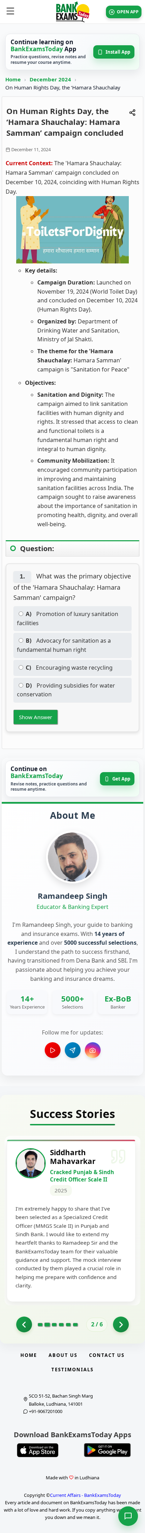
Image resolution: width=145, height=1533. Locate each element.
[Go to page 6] (75, 1324)
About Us (63, 1355)
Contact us (107, 1355)
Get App (121, 779)
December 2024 (51, 79)
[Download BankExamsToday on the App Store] (37, 1450)
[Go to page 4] (61, 1324)
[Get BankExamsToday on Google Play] (107, 1450)
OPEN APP (128, 12)
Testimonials (72, 1369)
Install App (118, 52)
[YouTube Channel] (53, 1050)
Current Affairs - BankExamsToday (85, 1495)
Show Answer (35, 717)
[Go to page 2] (47, 1325)
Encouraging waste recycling (69, 667)
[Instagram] (93, 1050)
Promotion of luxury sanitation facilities (67, 618)
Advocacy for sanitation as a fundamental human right (64, 645)
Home (13, 79)
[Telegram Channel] (73, 1050)
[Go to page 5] (68, 1324)
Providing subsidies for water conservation (66, 690)
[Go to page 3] (54, 1324)
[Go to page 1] (24, 1324)
